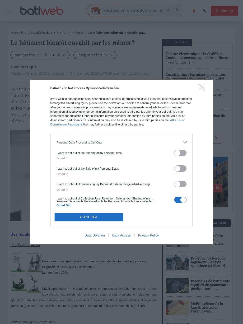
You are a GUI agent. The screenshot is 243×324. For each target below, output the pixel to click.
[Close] (203, 88)
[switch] (180, 153)
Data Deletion (94, 235)
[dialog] (121, 162)
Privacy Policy (148, 235)
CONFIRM (89, 217)
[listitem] (121, 142)
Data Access (121, 235)
